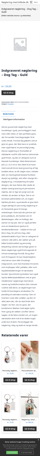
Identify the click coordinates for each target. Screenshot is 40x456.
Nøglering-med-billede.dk (15, 2)
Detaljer (32, 448)
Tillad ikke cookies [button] (26, 452)
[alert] (20, 447)
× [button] (38, 440)
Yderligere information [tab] (14, 119)
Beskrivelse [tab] (8, 114)
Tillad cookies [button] (12, 452)
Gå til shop (8, 92)
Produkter (11, 104)
